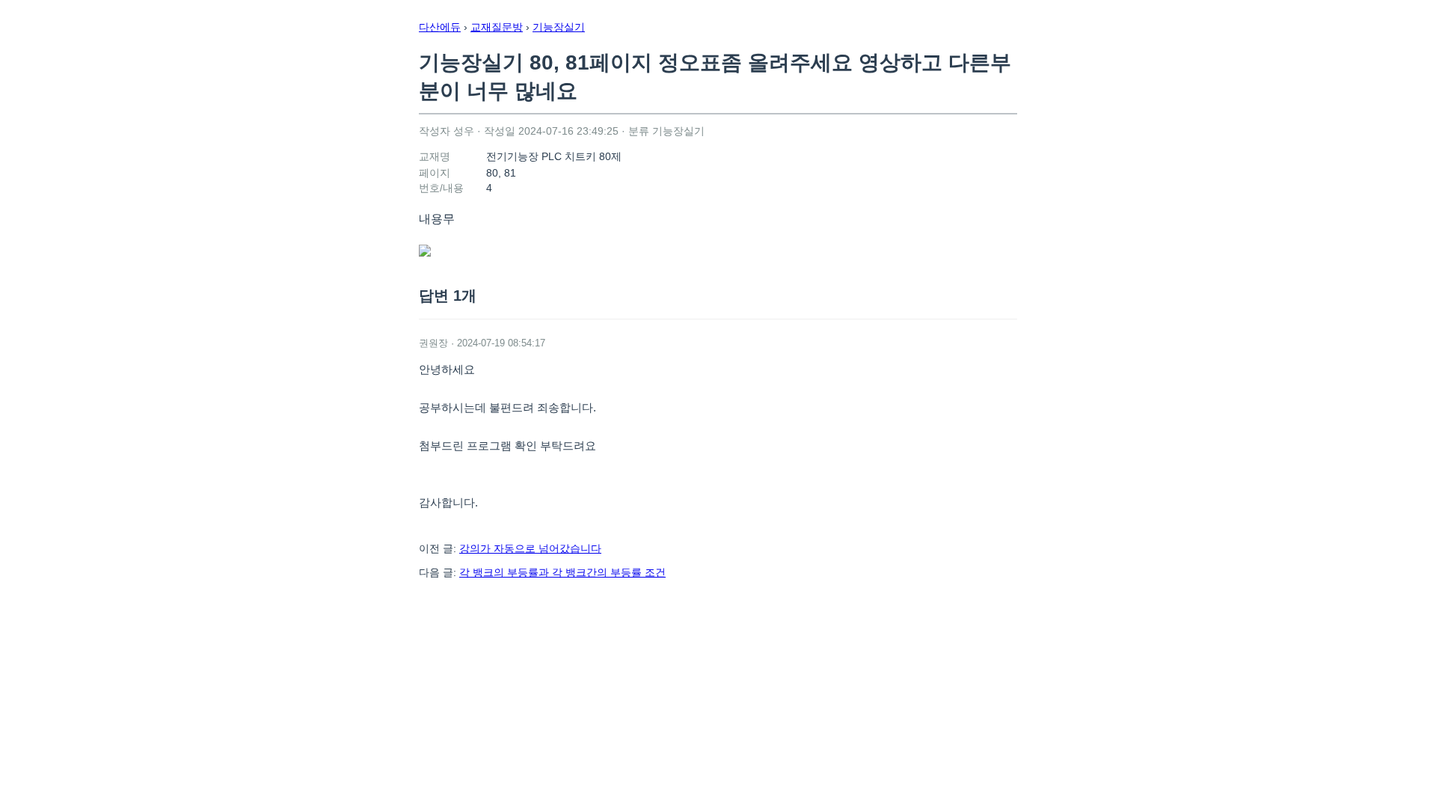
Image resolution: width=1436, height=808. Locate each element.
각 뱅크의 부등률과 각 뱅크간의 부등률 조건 (562, 572)
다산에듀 (440, 27)
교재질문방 (496, 27)
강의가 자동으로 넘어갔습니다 (530, 548)
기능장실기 (559, 27)
